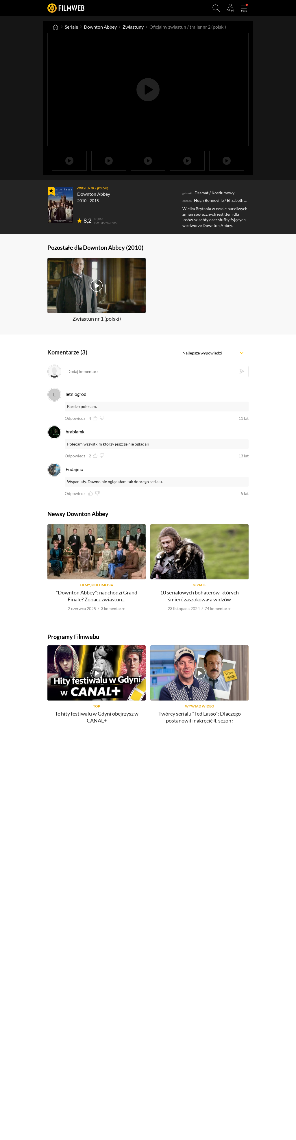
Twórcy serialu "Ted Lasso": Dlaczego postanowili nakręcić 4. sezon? (199, 716)
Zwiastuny (133, 26)
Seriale (71, 26)
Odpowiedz (75, 418)
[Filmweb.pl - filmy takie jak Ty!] (65, 8)
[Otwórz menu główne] (244, 8)
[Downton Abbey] (60, 205)
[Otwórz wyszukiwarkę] (216, 8)
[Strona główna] (55, 27)
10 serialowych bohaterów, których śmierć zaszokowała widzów (199, 595)
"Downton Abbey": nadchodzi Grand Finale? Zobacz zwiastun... (96, 595)
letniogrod (76, 394)
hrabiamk (75, 431)
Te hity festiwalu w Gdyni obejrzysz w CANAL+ (96, 716)
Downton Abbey (100, 26)
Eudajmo (74, 469)
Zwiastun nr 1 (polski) (97, 318)
